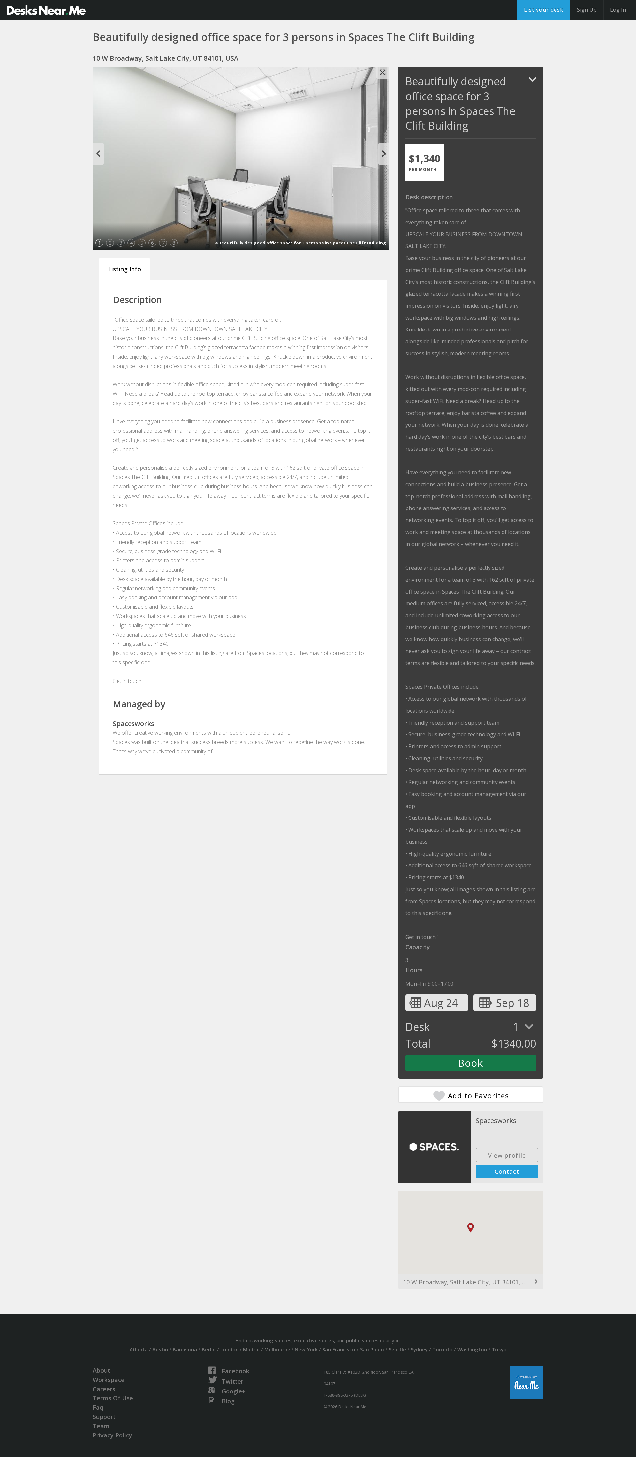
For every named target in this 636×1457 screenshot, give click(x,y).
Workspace (109, 1380)
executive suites (314, 1340)
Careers (104, 1389)
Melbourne (277, 1349)
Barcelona (185, 1349)
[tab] (424, 162)
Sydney (419, 1349)
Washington (472, 1349)
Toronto (442, 1349)
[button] (470, 1228)
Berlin (209, 1349)
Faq (98, 1407)
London (229, 1349)
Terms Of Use (113, 1398)
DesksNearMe (46, 10)
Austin (160, 1349)
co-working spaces (269, 1340)
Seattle (397, 1349)
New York (306, 1349)
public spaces (362, 1340)
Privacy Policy (112, 1435)
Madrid (251, 1349)
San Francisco (338, 1349)
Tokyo (499, 1349)
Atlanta (139, 1349)
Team (101, 1426)
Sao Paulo (372, 1349)
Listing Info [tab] (124, 269)
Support (104, 1417)
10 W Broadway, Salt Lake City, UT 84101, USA (468, 1282)
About (101, 1370)
